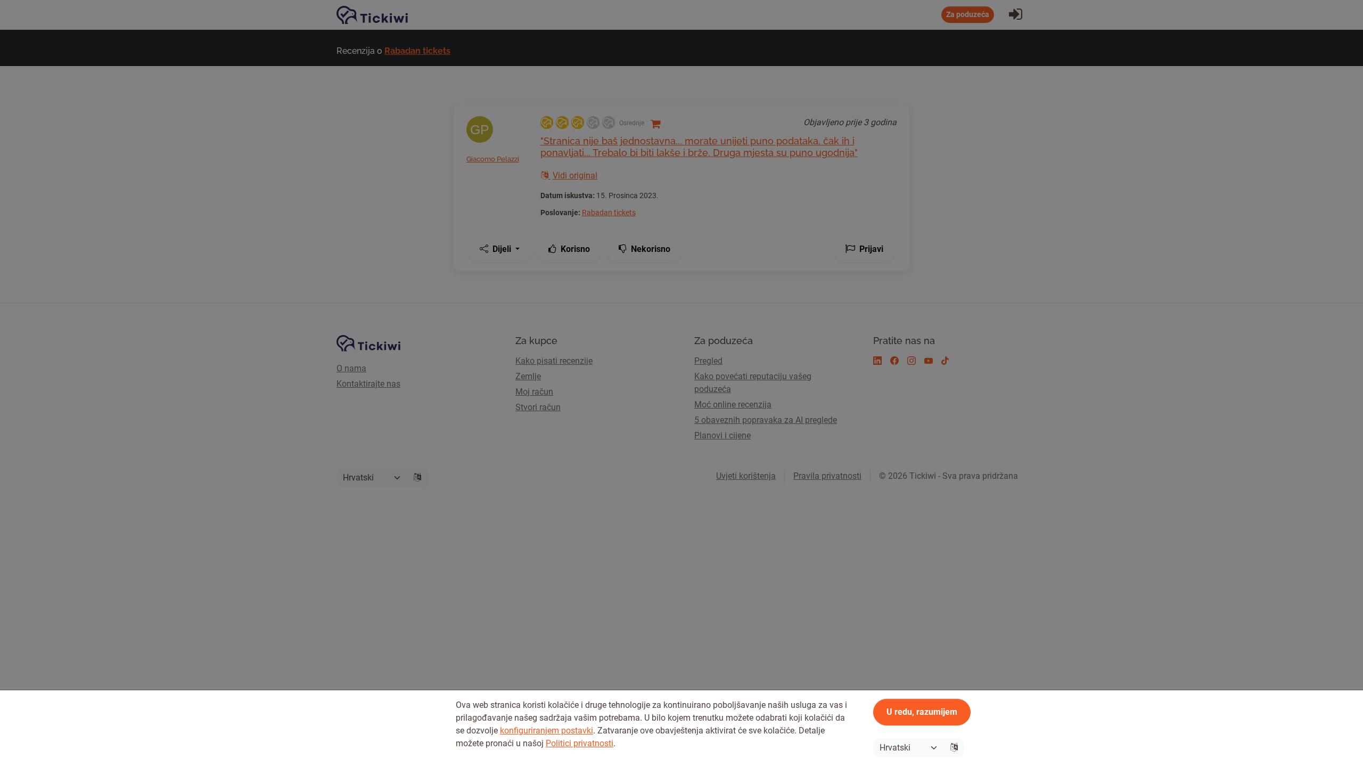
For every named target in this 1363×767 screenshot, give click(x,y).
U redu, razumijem (921, 712)
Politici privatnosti (579, 743)
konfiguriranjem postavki (546, 730)
